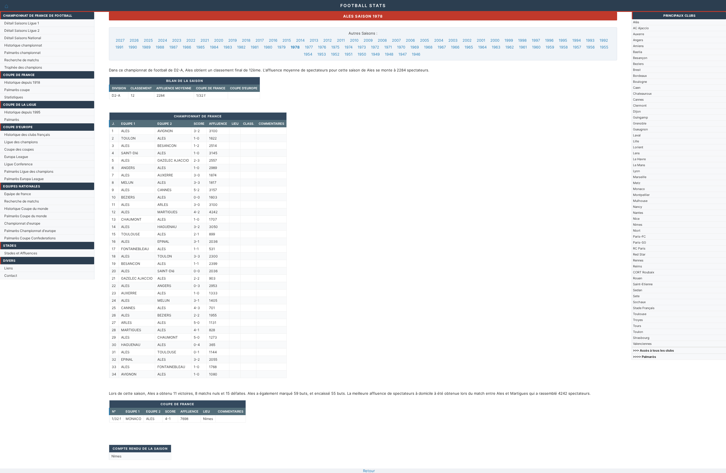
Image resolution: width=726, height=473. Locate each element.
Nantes (638, 213)
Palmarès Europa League (24, 179)
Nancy (637, 207)
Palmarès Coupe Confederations (30, 238)
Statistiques (13, 97)
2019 (232, 40)
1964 (482, 47)
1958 (563, 47)
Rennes (638, 260)
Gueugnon (640, 129)
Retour (369, 470)
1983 (227, 47)
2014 (300, 40)
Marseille (639, 177)
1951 (349, 54)
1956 (590, 47)
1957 (577, 47)
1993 (590, 40)
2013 (314, 40)
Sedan (637, 290)
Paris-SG (639, 242)
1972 (375, 47)
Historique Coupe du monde (26, 208)
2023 (176, 40)
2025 (148, 40)
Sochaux (639, 302)
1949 (375, 54)
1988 (160, 47)
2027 (120, 40)
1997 (536, 40)
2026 (134, 40)
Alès (636, 22)
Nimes (637, 225)
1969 (414, 47)
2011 (341, 40)
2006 (410, 40)
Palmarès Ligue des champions (28, 171)
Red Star (639, 254)
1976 (322, 47)
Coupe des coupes (19, 149)
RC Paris (639, 248)
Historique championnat (23, 45)
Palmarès (11, 119)
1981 (255, 47)
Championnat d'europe (22, 223)
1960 (536, 47)
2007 (396, 40)
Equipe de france (17, 194)
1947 (402, 54)
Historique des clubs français (27, 134)
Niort (636, 231)
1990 (132, 47)
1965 (469, 47)
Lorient (638, 147)
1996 (549, 40)
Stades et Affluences (20, 253)
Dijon (637, 111)
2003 (452, 40)
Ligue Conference (18, 164)
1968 (428, 47)
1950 (362, 54)
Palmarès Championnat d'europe (30, 231)
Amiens (638, 46)
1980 (268, 47)
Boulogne (640, 82)
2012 (327, 40)
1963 (496, 47)
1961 (523, 47)
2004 (438, 40)
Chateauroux (642, 94)
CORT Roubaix (643, 272)
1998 (522, 40)
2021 (205, 40)
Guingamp (640, 117)
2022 (190, 40)
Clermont (640, 105)
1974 (349, 47)
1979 (281, 47)
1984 (214, 47)
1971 (388, 47)
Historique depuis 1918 (22, 82)
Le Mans (639, 165)
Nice (636, 219)
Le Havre (639, 159)
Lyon (636, 171)
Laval (637, 135)
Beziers (638, 64)
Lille (636, 141)
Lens (636, 153)
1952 (335, 54)
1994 (576, 40)
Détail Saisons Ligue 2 (21, 30)
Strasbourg (641, 338)
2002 (467, 40)
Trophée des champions (23, 67)
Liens (8, 268)
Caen (636, 88)
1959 (550, 47)
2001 (481, 40)
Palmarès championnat (22, 52)
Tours (637, 326)
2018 (246, 40)
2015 (286, 40)
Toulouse (639, 314)
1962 (509, 47)
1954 (308, 54)
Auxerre (638, 34)
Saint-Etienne (643, 284)
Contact (10, 275)
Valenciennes (642, 344)
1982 (241, 47)
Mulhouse (640, 201)
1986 (187, 47)
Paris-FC (639, 236)
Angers (638, 40)
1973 (362, 47)
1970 (401, 47)
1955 (604, 47)
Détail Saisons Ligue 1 (21, 23)
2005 (424, 40)
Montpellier (641, 195)
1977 (309, 47)
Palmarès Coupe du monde (25, 216)
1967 (442, 47)
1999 (509, 40)
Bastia (637, 52)
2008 (382, 40)
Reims (637, 266)
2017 (260, 40)
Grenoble (639, 123)
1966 (455, 47)
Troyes (638, 320)
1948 (389, 54)
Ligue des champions (21, 142)
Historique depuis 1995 (22, 112)
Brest (637, 70)
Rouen (637, 278)
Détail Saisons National (22, 38)
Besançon (640, 58)
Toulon (638, 332)
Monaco (639, 189)
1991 (119, 47)
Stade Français (644, 308)
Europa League (16, 157)
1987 (173, 47)
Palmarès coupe (17, 90)
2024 (162, 40)
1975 (335, 47)
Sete (636, 296)
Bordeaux (640, 76)
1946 (416, 54)
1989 (146, 47)
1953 (321, 54)
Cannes (638, 100)
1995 (563, 40)
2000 (494, 40)
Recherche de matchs (21, 60)
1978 (295, 47)
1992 (604, 40)
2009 (368, 40)
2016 (273, 40)
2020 (218, 40)
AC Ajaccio (641, 28)
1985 (200, 47)
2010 (354, 40)
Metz (636, 183)
